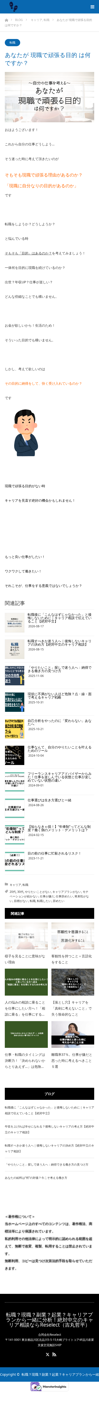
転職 (12, 42)
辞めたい (58, 901)
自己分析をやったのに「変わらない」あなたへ (60, 722)
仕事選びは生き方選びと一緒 (49, 800)
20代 (13, 892)
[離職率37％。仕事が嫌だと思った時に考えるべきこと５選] (72, 1034)
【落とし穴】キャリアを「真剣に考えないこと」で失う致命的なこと (71, 1008)
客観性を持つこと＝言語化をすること (71, 959)
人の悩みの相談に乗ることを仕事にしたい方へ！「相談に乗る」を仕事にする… (25, 1008)
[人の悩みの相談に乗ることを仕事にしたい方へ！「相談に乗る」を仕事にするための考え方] (26, 982)
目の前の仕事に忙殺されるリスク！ (54, 853)
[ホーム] (6, 19)
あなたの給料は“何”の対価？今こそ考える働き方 (36, 1178)
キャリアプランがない (66, 892)
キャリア (15, 885)
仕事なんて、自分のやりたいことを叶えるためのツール (60, 749)
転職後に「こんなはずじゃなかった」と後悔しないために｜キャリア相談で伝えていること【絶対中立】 (60, 617)
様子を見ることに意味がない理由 (25, 959)
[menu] (92, 6)
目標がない (21, 901)
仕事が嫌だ (47, 896)
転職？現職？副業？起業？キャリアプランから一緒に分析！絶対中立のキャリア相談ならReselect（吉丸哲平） (49, 1319)
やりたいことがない (38, 892)
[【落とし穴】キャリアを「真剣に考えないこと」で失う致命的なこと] (72, 982)
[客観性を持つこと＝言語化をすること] (72, 935)
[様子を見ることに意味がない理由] (26, 935)
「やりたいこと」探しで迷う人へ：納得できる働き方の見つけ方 (60, 669)
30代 (20, 892)
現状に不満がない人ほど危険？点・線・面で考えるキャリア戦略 (60, 696)
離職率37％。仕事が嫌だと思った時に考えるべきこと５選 (71, 1060)
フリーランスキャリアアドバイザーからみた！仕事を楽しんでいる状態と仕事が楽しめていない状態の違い (60, 777)
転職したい (44, 901)
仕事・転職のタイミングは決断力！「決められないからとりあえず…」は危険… (25, 1060)
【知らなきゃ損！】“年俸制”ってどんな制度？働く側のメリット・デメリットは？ (59, 828)
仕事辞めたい (64, 896)
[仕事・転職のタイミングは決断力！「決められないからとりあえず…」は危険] (26, 1034)
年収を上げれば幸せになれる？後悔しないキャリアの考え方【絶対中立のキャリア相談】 (49, 1129)
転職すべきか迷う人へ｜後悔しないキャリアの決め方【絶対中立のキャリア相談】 (60, 643)
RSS (53, 1353)
